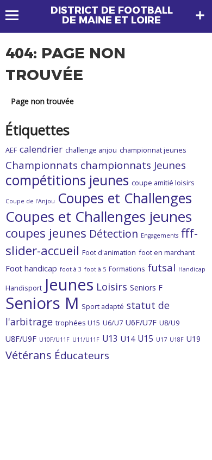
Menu (17, 15)
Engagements (159, 235)
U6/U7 (113, 323)
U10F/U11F (54, 339)
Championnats (41, 165)
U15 (145, 338)
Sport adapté (103, 306)
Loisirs (111, 286)
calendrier (41, 149)
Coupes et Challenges (125, 198)
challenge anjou (91, 150)
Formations (127, 269)
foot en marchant (167, 252)
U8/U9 (169, 323)
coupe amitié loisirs (163, 182)
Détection (113, 233)
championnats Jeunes (133, 165)
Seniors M (42, 303)
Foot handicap (31, 268)
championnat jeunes (153, 150)
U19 (193, 339)
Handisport (23, 288)
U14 (128, 339)
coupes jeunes (45, 233)
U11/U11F (85, 339)
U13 (110, 338)
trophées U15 (77, 323)
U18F (177, 339)
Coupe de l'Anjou (30, 201)
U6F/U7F (141, 322)
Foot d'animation (109, 252)
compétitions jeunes (67, 180)
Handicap (191, 269)
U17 (161, 339)
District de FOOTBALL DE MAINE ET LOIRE (112, 15)
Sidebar (200, 15)
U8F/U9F (20, 339)
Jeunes (69, 284)
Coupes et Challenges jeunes (98, 216)
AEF (11, 150)
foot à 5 (95, 269)
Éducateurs (81, 355)
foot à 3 (71, 269)
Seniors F (146, 287)
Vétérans (28, 354)
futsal (162, 267)
